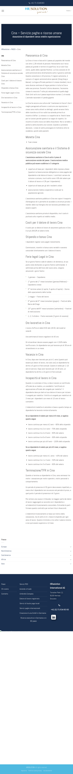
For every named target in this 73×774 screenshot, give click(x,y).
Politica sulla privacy (35, 771)
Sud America (6, 555)
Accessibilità (48, 771)
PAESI (13, 49)
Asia (2, 563)
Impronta (24, 771)
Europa (3, 546)
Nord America (6, 551)
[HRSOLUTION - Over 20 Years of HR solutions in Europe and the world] (36, 10)
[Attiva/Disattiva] (71, 546)
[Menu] (2, 10)
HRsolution (5, 49)
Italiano (68, 11)
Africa (3, 559)
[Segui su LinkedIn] (53, 617)
